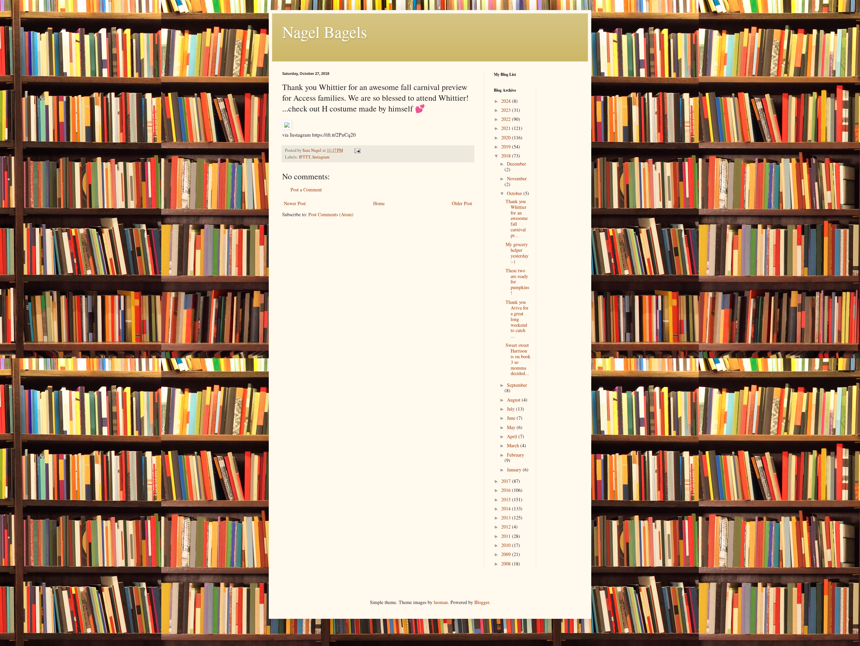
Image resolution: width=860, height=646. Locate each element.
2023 (506, 110)
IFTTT (304, 157)
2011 (506, 536)
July (511, 409)
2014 (506, 508)
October (515, 193)
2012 (506, 526)
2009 (506, 554)
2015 (506, 499)
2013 (506, 517)
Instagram (321, 157)
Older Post (462, 203)
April (512, 436)
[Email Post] (356, 150)
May (512, 427)
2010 (506, 545)
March (513, 445)
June (512, 418)
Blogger (481, 602)
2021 (506, 128)
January (515, 469)
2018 (506, 155)
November (517, 178)
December (516, 163)
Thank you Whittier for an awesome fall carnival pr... (517, 218)
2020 (506, 137)
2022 (506, 119)
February (515, 455)
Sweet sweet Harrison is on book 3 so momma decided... (518, 359)
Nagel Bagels (324, 31)
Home (379, 203)
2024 (506, 101)
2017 (506, 481)
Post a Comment (306, 189)
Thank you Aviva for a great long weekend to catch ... (517, 319)
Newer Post (295, 203)
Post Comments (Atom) (330, 214)
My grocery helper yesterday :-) (517, 252)
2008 (506, 563)
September (517, 385)
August (514, 400)
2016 (506, 490)
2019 (506, 146)
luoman (441, 602)
